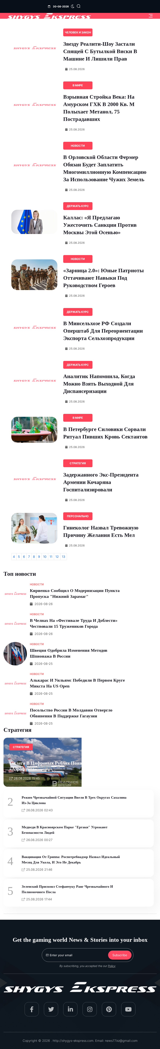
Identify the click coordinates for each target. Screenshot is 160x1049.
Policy (112, 966)
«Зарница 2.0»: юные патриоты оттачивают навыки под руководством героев (103, 277)
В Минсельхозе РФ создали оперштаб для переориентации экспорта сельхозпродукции (103, 330)
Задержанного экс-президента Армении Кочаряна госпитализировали (101, 482)
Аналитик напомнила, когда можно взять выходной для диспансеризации (99, 383)
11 (51, 557)
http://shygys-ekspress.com (73, 1041)
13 (63, 557)
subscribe (119, 955)
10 (44, 557)
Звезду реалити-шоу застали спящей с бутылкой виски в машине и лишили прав (100, 51)
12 (57, 557)
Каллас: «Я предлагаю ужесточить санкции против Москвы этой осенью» (100, 224)
